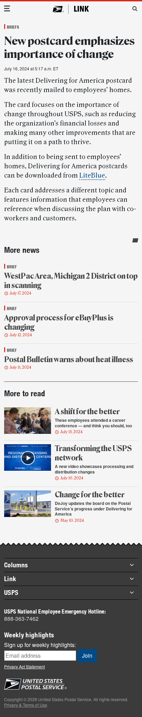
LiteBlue (92, 175)
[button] (132, 8)
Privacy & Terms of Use (25, 705)
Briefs (13, 27)
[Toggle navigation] (7, 8)
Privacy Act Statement (24, 666)
